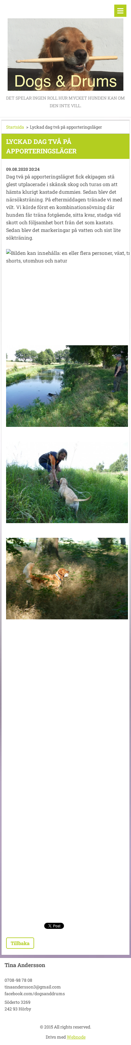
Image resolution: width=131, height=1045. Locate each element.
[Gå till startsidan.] (65, 47)
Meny (120, 11)
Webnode (76, 1037)
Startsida (15, 127)
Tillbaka (20, 943)
